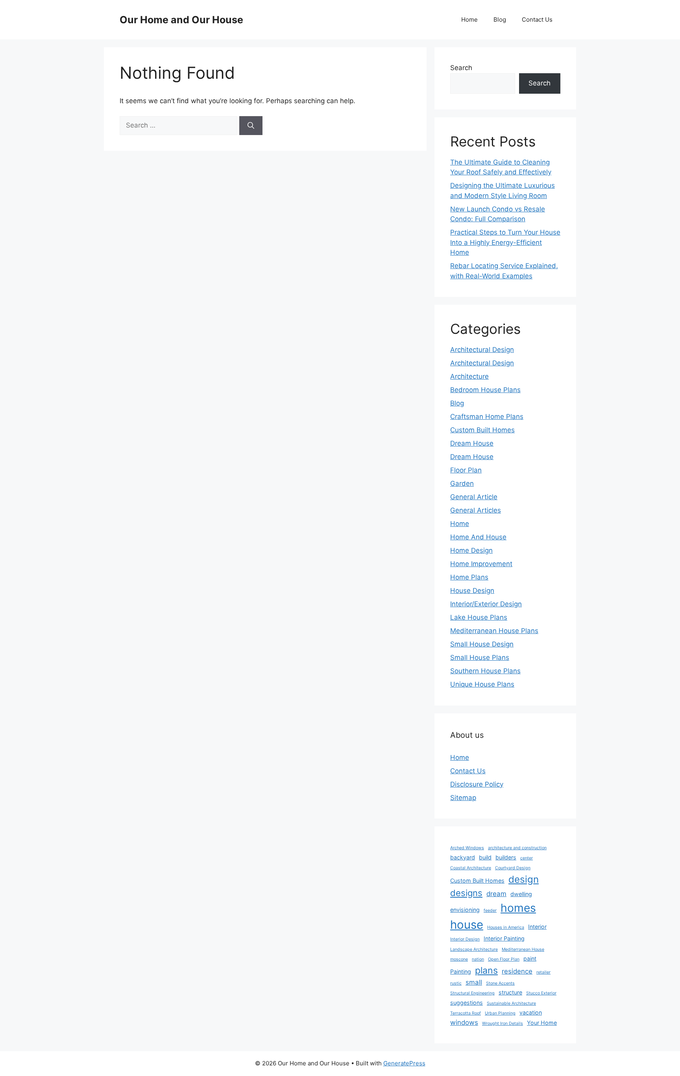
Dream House (471, 443)
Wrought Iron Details (502, 1023)
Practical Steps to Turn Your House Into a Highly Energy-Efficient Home (505, 242)
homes (518, 908)
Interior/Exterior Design (486, 604)
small (474, 982)
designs (466, 893)
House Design (472, 590)
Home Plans (469, 577)
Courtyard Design (512, 867)
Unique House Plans (482, 684)
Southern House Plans (485, 671)
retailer (543, 972)
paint (529, 958)
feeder (490, 910)
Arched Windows (467, 847)
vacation (530, 1012)
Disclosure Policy (476, 784)
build (485, 857)
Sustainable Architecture (511, 1003)
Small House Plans (479, 657)
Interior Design (465, 939)
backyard (462, 857)
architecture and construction (517, 847)
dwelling (521, 894)
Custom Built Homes (482, 430)
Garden (462, 483)
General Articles (475, 510)
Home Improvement (481, 564)
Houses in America (505, 927)
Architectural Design (482, 350)
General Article (473, 497)
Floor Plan (466, 470)
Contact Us (537, 19)
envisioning (465, 909)
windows (464, 1022)
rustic (456, 983)
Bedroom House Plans (485, 390)
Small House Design (482, 644)
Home (469, 19)
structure (510, 992)
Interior (537, 926)
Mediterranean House (523, 949)
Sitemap (463, 798)
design (523, 879)
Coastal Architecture (470, 867)
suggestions (466, 1002)
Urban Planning (500, 1013)
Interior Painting (504, 938)
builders (505, 857)
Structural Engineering (472, 993)
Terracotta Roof (465, 1013)
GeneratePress (404, 1063)
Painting (460, 971)
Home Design (471, 550)
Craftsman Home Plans (486, 416)
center (526, 858)
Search (461, 68)
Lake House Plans (478, 617)
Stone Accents (500, 983)
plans (486, 970)
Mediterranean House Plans (494, 631)
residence (517, 971)
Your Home (542, 1022)
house (466, 925)
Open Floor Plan (503, 959)
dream (496, 894)
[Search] (250, 125)
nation (478, 959)
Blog (499, 19)
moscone (459, 959)
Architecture (469, 376)
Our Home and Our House (181, 20)
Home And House (478, 537)
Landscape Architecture (474, 949)
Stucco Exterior (541, 993)
